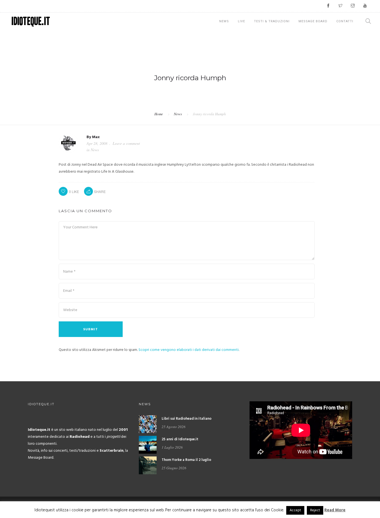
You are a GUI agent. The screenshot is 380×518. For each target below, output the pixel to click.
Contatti (344, 21)
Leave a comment (126, 143)
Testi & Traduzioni (272, 21)
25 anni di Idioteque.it (180, 439)
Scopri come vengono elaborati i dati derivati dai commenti (189, 350)
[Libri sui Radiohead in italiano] (148, 424)
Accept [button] (295, 510)
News (224, 21)
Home (158, 113)
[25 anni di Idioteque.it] (148, 445)
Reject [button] (315, 510)
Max (96, 137)
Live (241, 21)
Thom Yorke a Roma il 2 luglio (186, 460)
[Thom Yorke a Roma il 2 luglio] (148, 465)
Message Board (312, 21)
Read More (335, 510)
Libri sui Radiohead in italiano (186, 419)
